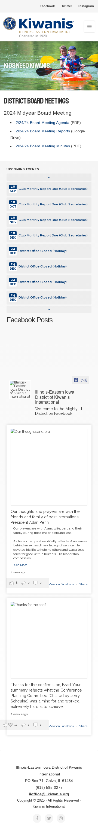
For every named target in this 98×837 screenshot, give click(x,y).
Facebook (47, 6)
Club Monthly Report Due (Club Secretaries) (53, 189)
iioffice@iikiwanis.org (49, 794)
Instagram (86, 6)
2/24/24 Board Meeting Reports (43, 131)
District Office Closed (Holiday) (43, 251)
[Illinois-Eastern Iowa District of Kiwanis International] (20, 389)
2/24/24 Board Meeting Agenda (43, 122)
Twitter (67, 6)
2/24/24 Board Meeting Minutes (43, 146)
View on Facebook (62, 584)
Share (83, 584)
